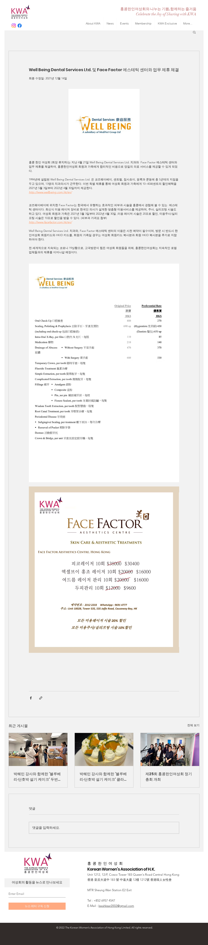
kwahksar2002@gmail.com (116, 906)
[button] (194, 32)
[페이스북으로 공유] (31, 698)
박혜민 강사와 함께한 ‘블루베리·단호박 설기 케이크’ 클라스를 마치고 (104, 776)
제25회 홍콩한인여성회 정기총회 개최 (168, 776)
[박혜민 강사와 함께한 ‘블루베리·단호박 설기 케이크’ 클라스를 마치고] (104, 749)
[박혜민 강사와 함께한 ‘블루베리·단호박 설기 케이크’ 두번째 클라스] (38, 749)
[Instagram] (13, 25)
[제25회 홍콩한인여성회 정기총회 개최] (170, 749)
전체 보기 (193, 725)
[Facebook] (19, 25)
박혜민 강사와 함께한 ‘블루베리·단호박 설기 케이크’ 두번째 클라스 (38, 776)
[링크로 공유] (41, 698)
